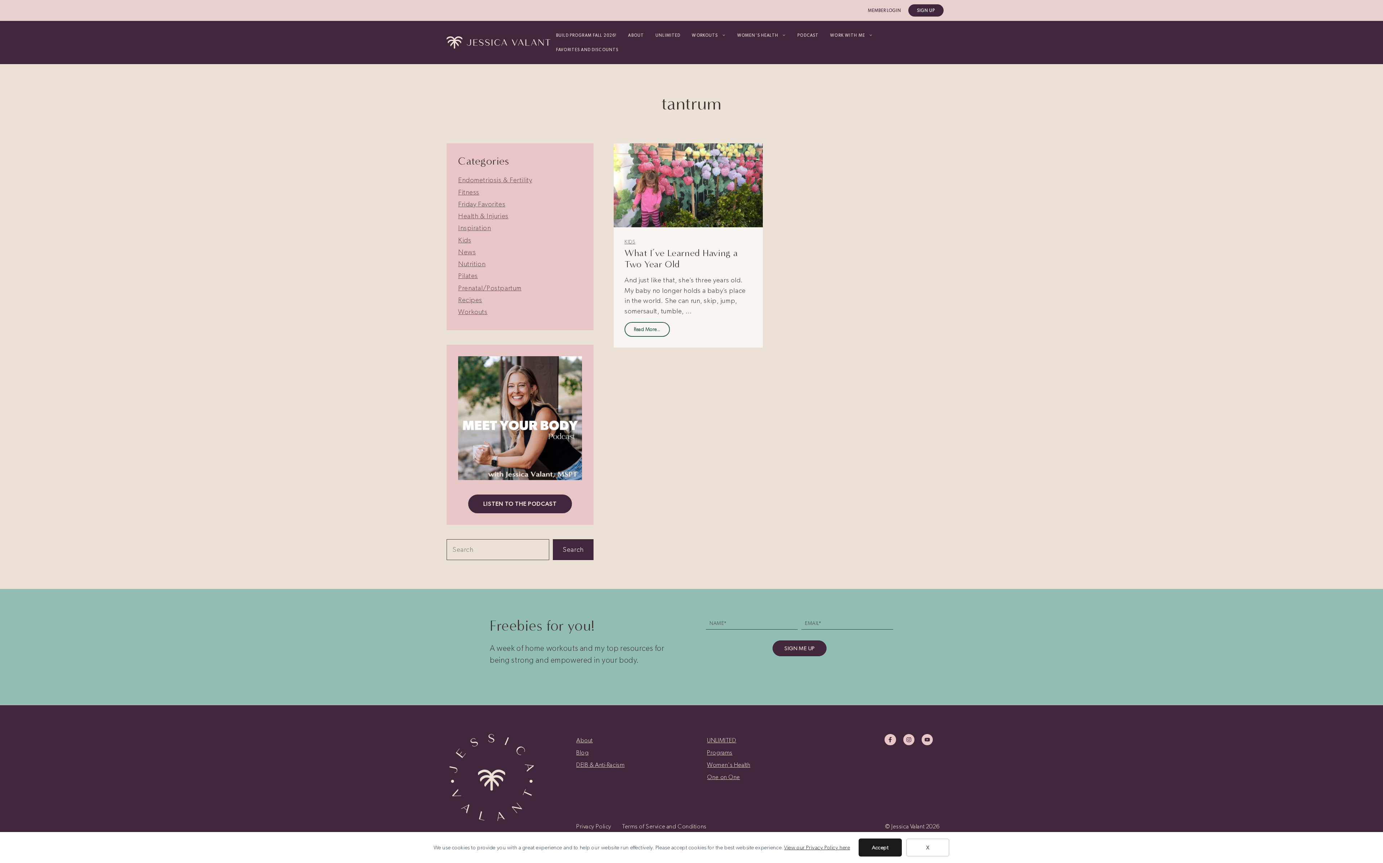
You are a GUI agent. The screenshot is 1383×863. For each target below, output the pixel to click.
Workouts (473, 312)
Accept (880, 847)
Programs (720, 752)
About (636, 35)
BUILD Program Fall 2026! (586, 35)
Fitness (468, 192)
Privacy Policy (593, 826)
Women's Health (728, 764)
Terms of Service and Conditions (664, 826)
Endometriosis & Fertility (495, 180)
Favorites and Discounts (587, 49)
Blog (582, 752)
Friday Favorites (481, 204)
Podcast (808, 35)
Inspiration (474, 228)
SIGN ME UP (799, 648)
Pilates (468, 276)
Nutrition (471, 264)
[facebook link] (890, 739)
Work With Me (847, 35)
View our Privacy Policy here (817, 847)
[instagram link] (908, 739)
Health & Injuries (483, 216)
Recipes (470, 300)
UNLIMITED (667, 35)
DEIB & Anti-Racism (600, 764)
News (467, 252)
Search (573, 549)
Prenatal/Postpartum (490, 288)
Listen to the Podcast (519, 503)
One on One (723, 777)
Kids (630, 242)
